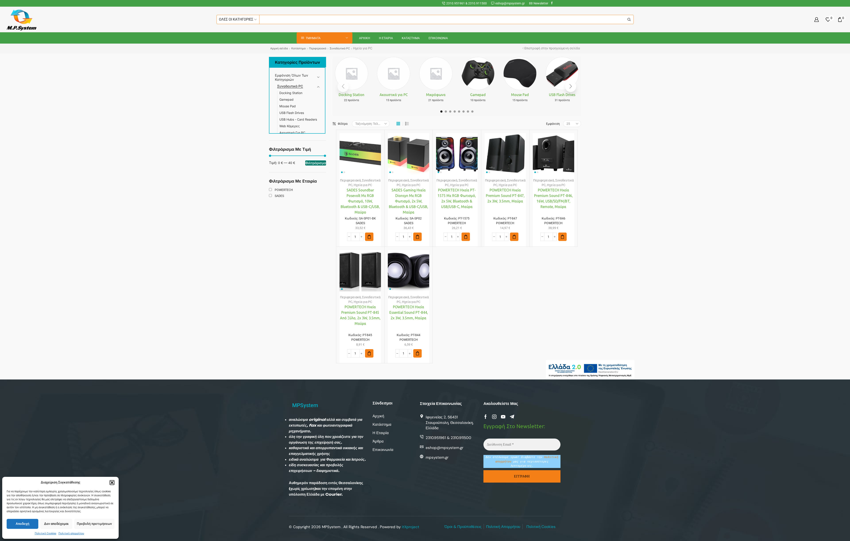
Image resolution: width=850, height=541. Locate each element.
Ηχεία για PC (363, 185)
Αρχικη (364, 38)
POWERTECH (457, 223)
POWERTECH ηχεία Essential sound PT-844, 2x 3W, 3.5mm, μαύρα (408, 312)
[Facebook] (552, 3)
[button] (112, 482)
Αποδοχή (22, 524)
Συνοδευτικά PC (340, 48)
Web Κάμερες (289, 126)
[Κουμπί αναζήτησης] (629, 19)
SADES (360, 223)
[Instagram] (494, 416)
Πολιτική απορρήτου (71, 533)
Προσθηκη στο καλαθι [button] (356, 156)
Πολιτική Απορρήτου (503, 526)
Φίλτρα (343, 123)
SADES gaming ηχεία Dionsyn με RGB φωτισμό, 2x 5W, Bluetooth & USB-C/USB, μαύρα (408, 201)
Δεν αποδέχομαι (56, 524)
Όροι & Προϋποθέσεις (462, 526)
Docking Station (290, 93)
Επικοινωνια (438, 38)
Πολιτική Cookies (45, 533)
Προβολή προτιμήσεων (94, 524)
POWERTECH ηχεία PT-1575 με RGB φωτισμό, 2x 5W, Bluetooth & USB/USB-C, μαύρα (457, 198)
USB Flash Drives (291, 113)
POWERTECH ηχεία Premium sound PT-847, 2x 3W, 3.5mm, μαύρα (505, 195)
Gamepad (286, 99)
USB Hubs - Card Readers (298, 119)
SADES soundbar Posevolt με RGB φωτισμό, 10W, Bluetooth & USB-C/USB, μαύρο (360, 201)
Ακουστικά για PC (292, 133)
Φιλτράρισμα (315, 163)
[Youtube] (503, 416)
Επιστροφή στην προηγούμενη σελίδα (552, 48)
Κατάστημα (298, 48)
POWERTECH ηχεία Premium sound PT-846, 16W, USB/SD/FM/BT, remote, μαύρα (553, 198)
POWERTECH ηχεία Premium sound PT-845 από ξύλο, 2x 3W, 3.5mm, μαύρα (360, 315)
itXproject (410, 526)
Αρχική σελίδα (279, 48)
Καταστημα (411, 38)
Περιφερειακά (317, 48)
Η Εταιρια (386, 38)
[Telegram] (512, 416)
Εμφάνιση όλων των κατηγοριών (291, 77)
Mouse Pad (287, 106)
